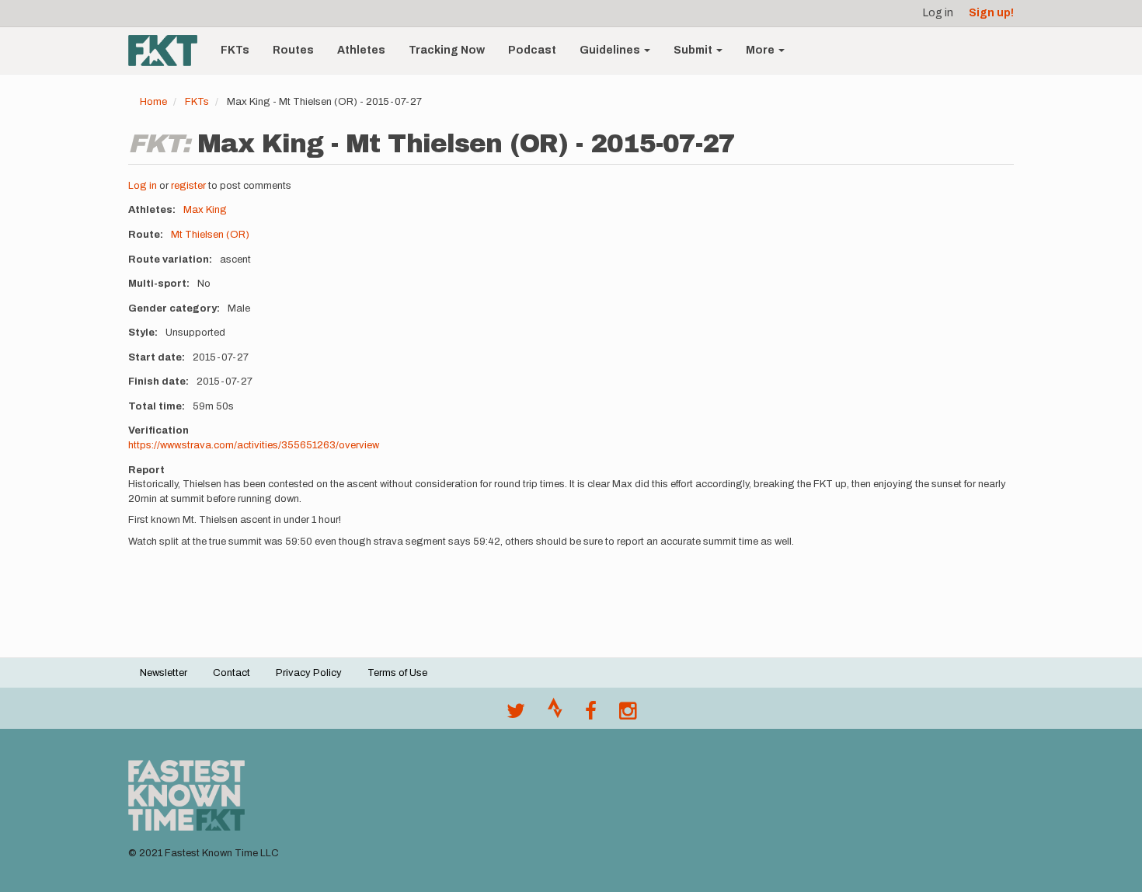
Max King (205, 209)
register (188, 185)
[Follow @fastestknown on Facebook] (591, 714)
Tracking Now (447, 50)
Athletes (361, 50)
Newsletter (163, 672)
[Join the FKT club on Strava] (555, 714)
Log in (938, 13)
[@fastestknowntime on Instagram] (627, 714)
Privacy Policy (309, 672)
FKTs (235, 50)
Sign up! (991, 13)
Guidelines (611, 50)
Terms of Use (397, 672)
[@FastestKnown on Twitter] (516, 714)
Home (153, 101)
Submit (694, 50)
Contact (231, 672)
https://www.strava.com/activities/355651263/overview (253, 445)
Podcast (532, 50)
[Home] (168, 50)
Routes (293, 50)
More (761, 50)
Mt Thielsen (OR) (210, 234)
